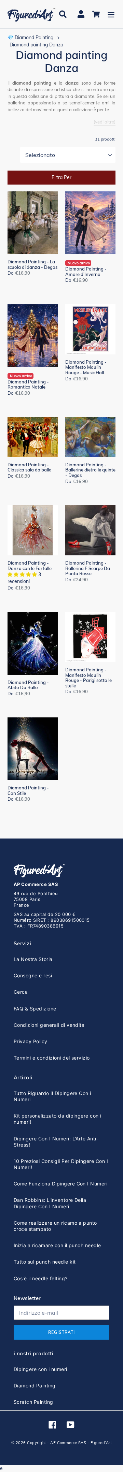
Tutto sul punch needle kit (45, 1262)
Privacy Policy (30, 1041)
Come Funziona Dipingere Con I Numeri (60, 1183)
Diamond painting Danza (36, 45)
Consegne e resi (33, 975)
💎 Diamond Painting (30, 37)
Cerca (21, 992)
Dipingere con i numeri (40, 1369)
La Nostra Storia (33, 959)
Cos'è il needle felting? (41, 1278)
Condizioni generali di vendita (49, 1025)
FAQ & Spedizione (35, 1008)
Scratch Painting (33, 1402)
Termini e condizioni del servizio (52, 1058)
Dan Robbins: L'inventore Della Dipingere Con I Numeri (50, 1203)
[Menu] (111, 14)
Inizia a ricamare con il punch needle (57, 1245)
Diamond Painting (35, 1385)
